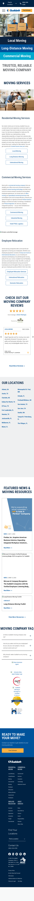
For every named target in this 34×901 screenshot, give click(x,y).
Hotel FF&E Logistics (16, 224)
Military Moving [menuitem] (11, 792)
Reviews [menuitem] (19, 821)
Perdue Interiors (26, 199)
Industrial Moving (16, 218)
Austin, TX (5, 393)
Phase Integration (9, 203)
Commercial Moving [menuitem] (21, 768)
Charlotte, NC (6, 398)
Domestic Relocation (16, 283)
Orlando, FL (21, 396)
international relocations (9, 255)
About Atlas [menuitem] (20, 824)
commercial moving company (17, 185)
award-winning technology (15, 189)
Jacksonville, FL (7, 418)
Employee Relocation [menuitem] (11, 802)
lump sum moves (25, 252)
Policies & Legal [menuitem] (12, 881)
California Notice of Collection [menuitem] (15, 878)
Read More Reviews (16, 366)
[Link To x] (13, 854)
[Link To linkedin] (24, 854)
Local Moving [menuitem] (11, 773)
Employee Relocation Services (16, 272)
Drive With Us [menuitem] (21, 810)
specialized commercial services (17, 195)
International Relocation (16, 277)
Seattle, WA (21, 412)
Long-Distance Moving (16, 157)
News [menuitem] (19, 808)
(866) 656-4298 (12, 848)
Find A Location (10, 3)
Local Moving (16, 151)
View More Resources (16, 617)
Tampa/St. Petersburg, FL (25, 418)
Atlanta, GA (5, 389)
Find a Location (13, 839)
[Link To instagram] (20, 854)
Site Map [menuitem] (20, 881)
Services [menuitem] (10, 808)
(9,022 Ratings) (21, 315)
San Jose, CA (22, 408)
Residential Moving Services (16, 118)
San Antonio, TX (22, 404)
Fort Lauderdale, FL (8, 410)
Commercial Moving (16, 212)
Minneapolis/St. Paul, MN (24, 390)
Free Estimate (26, 10)
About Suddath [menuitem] (20, 802)
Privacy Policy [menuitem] (11, 870)
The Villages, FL (22, 423)
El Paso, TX (5, 406)
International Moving (16, 162)
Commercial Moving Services (16, 177)
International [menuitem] (11, 821)
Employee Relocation (12, 240)
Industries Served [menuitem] (22, 784)
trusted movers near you (18, 146)
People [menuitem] (9, 818)
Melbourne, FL (6, 423)
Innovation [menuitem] (10, 816)
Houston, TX (5, 414)
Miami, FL (5, 427)
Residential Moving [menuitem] (12, 768)
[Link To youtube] (16, 854)
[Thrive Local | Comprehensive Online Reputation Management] (17, 320)
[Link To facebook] (9, 854)
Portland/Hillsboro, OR (24, 400)
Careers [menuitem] (19, 813)
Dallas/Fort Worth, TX (8, 402)
